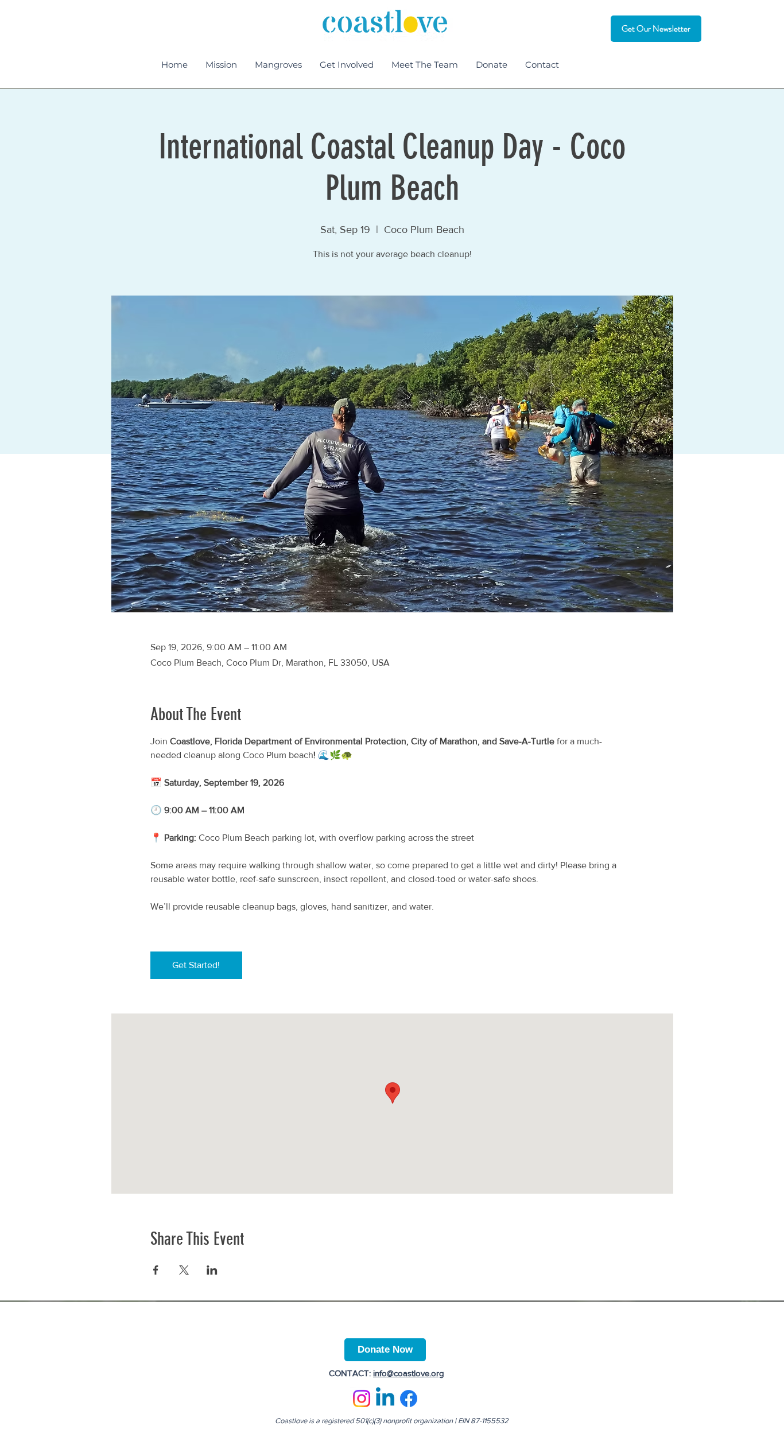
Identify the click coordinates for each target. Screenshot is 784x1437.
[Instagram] (361, 1398)
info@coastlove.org (408, 1373)
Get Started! (196, 965)
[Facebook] (408, 1398)
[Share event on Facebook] (155, 1270)
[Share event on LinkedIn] (212, 1270)
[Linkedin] (385, 1398)
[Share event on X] (183, 1270)
